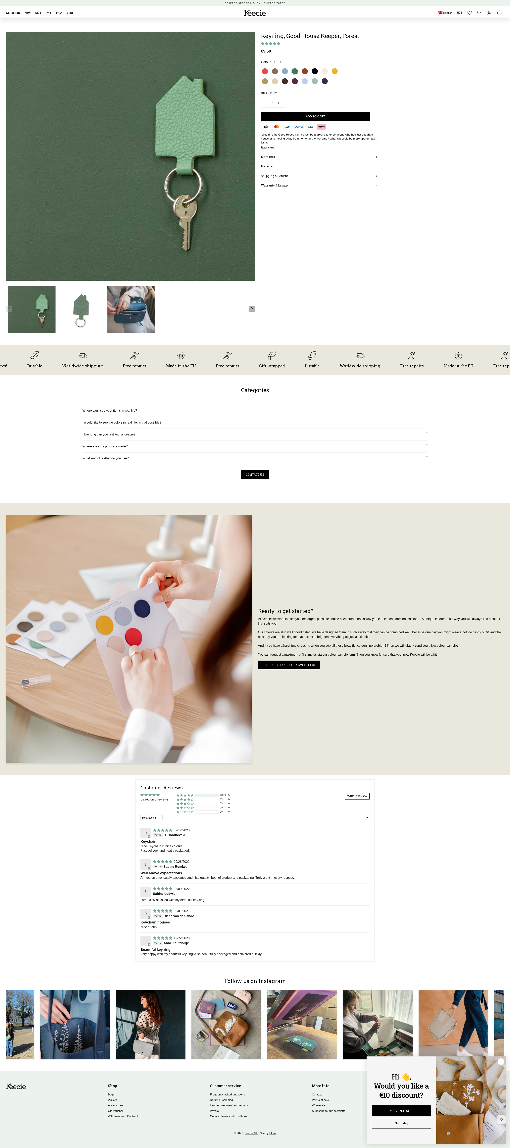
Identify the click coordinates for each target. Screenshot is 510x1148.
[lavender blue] (305, 81)
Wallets (112, 1099)
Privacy (214, 1110)
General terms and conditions (228, 1116)
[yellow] (335, 71)
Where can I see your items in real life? (109, 410)
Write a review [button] (357, 796)
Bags (111, 1094)
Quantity (269, 93)
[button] (479, 12)
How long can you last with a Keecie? (108, 434)
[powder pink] (325, 71)
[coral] (265, 71)
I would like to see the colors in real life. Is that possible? (121, 422)
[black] (315, 71)
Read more (267, 147)
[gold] (265, 81)
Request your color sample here (289, 665)
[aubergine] (295, 81)
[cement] (275, 81)
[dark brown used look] (285, 81)
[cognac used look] (305, 71)
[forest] (295, 71)
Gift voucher (115, 1110)
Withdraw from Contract (123, 1116)
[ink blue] (325, 81)
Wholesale (318, 1105)
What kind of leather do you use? (105, 458)
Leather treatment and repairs (229, 1105)
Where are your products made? (105, 446)
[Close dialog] (500, 1061)
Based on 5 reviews (154, 799)
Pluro (272, 1133)
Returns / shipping (221, 1099)
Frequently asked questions (227, 1094)
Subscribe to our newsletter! (329, 1110)
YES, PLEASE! (401, 1110)
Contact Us (255, 474)
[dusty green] (315, 81)
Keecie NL (251, 1133)
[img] (163, 830)
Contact (317, 1094)
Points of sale (320, 1099)
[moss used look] (275, 71)
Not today (401, 1123)
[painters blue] (285, 71)
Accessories (115, 1105)
